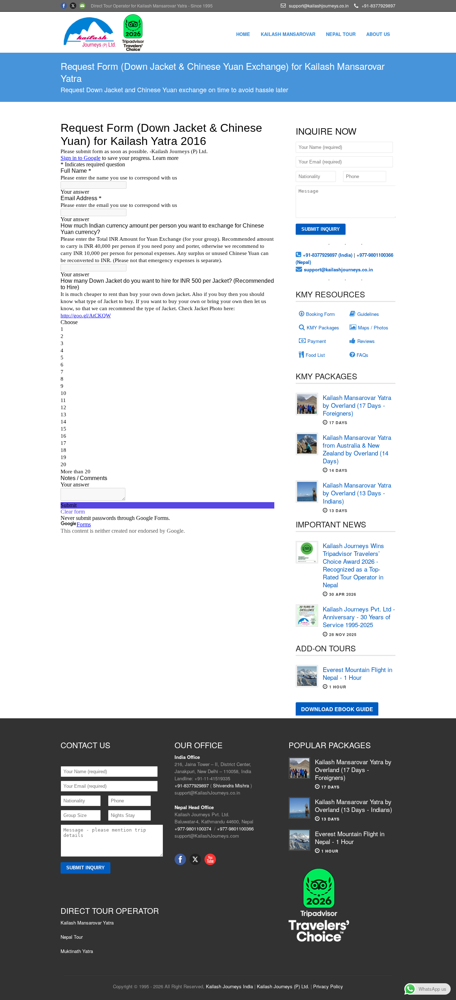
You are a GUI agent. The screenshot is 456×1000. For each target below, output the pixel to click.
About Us (378, 34)
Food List (315, 354)
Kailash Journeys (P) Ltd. (283, 986)
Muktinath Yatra (77, 951)
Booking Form (320, 314)
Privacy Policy (328, 986)
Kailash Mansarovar (288, 34)
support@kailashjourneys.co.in (338, 269)
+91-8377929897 (192, 785)
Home (243, 34)
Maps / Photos (373, 327)
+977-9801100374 (193, 828)
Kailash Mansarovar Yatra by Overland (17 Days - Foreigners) (357, 405)
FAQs (362, 354)
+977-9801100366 (235, 828)
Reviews (366, 341)
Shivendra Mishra (231, 785)
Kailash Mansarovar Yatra (87, 922)
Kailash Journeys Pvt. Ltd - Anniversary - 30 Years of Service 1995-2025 (359, 616)
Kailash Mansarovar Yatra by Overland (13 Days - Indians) (357, 492)
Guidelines (368, 314)
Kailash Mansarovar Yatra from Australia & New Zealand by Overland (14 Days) (357, 449)
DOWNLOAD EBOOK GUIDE (337, 709)
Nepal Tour (341, 34)
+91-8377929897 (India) (327, 254)
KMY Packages (323, 327)
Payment (316, 341)
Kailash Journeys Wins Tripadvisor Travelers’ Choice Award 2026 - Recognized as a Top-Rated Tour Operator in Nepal (353, 565)
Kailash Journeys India (229, 986)
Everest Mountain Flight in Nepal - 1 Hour (357, 673)
